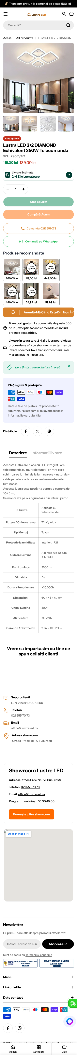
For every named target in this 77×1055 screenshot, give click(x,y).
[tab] (18, 454)
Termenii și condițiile (38, 955)
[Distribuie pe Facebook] (25, 431)
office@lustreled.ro (24, 728)
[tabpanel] (38, 548)
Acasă (7, 38)
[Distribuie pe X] (37, 431)
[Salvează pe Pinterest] (49, 431)
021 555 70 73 (20, 715)
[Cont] (63, 14)
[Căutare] (68, 25)
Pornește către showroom (31, 814)
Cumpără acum (38, 214)
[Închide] (69, 366)
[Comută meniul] (5, 14)
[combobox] (38, 25)
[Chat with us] (70, 1021)
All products (24, 38)
